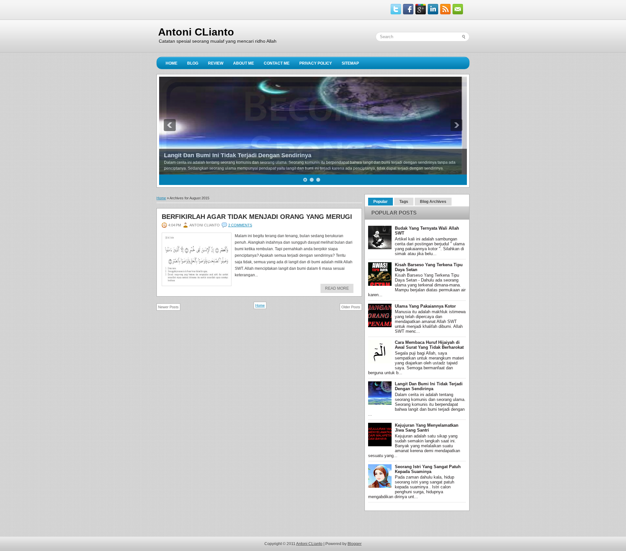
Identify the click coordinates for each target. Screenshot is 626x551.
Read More (337, 288)
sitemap (350, 63)
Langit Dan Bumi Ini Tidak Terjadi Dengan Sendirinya (429, 386)
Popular (380, 201)
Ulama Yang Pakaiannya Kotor (425, 306)
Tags (403, 201)
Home (171, 63)
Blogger (355, 544)
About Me (243, 63)
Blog (192, 63)
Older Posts (350, 307)
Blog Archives (433, 201)
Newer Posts (168, 307)
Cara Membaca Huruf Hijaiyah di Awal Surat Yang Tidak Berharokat (429, 345)
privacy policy (315, 63)
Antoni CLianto (196, 32)
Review (215, 63)
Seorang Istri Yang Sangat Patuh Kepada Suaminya (428, 469)
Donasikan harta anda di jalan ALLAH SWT (223, 155)
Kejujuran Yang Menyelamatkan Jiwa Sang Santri (426, 428)
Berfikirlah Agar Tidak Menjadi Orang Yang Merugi (257, 216)
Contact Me (277, 63)
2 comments (240, 225)
